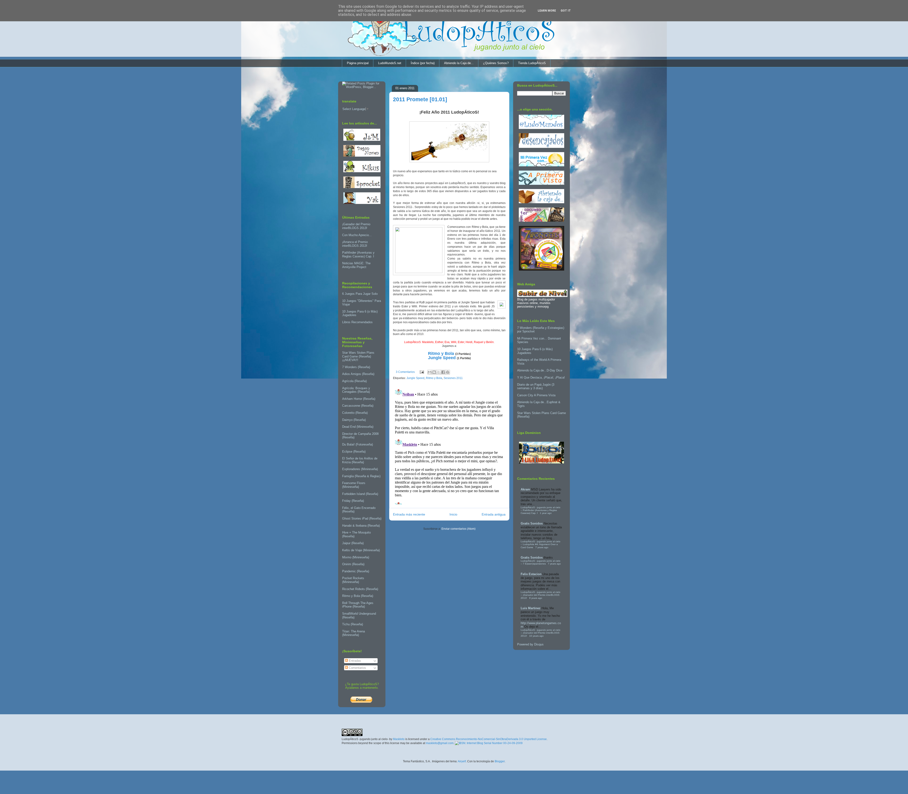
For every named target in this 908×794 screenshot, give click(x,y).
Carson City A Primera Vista (536, 395)
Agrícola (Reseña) (354, 381)
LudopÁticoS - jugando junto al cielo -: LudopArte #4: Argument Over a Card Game (540, 544)
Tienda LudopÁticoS (532, 63)
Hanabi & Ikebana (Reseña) (361, 525)
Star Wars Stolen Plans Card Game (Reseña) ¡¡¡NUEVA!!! (358, 356)
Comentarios (357, 668)
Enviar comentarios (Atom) (458, 528)
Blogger (500, 761)
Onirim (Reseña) (353, 564)
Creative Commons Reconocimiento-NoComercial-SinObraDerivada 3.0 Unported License (488, 739)
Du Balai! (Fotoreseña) (357, 444)
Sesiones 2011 (453, 378)
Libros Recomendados (357, 322)
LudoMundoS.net (389, 63)
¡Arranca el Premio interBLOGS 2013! (355, 243)
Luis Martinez (531, 608)
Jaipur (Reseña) (353, 543)
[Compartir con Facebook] (443, 372)
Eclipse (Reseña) (354, 451)
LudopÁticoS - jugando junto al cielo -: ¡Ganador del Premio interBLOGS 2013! (540, 595)
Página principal (358, 63)
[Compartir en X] (438, 372)
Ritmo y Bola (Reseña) (357, 596)
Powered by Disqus (530, 644)
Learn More (547, 10)
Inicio (453, 514)
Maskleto (399, 739)
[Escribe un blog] (434, 372)
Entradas (354, 660)
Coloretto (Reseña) (355, 413)
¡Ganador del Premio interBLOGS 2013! (356, 226)
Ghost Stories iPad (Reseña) (361, 518)
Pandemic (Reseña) (355, 571)
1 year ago (546, 513)
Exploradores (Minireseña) (360, 469)
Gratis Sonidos (532, 523)
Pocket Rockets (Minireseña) (353, 580)
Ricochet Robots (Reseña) (360, 589)
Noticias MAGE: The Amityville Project (356, 265)
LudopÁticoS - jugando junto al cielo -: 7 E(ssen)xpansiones (540, 562)
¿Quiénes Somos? (496, 63)
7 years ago (541, 547)
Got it (566, 10)
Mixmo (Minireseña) (355, 557)
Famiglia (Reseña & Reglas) (361, 476)
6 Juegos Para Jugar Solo (360, 294)
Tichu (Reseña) (352, 624)
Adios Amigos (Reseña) (358, 374)
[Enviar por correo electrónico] (429, 372)
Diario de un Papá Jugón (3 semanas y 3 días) (535, 386)
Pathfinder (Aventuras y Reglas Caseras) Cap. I (358, 254)
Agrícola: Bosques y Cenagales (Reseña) (356, 390)
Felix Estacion (531, 574)
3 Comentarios (405, 372)
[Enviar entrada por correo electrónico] (421, 372)
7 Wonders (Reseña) (356, 367)
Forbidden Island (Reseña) (360, 494)
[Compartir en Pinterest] (447, 372)
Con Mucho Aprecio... (357, 235)
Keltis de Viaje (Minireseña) (361, 550)
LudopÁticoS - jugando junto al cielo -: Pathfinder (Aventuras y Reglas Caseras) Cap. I (540, 510)
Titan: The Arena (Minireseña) (353, 633)
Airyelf (462, 761)
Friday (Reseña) (353, 501)
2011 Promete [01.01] (420, 99)
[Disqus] (449, 445)
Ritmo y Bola (441, 353)
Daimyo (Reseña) (354, 420)
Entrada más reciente (409, 514)
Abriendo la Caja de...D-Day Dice (539, 370)
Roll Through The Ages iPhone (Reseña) (357, 605)
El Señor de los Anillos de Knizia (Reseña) (359, 460)
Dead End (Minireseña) (357, 426)
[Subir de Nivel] (542, 296)
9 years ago (535, 598)
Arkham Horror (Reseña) (358, 399)
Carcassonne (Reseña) (357, 405)
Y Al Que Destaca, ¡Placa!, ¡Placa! (541, 377)
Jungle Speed (442, 357)
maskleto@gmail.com (440, 743)
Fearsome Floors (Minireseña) (353, 485)
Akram (525, 489)
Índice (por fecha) (423, 63)
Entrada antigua (494, 514)
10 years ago (536, 636)
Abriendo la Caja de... (459, 63)
